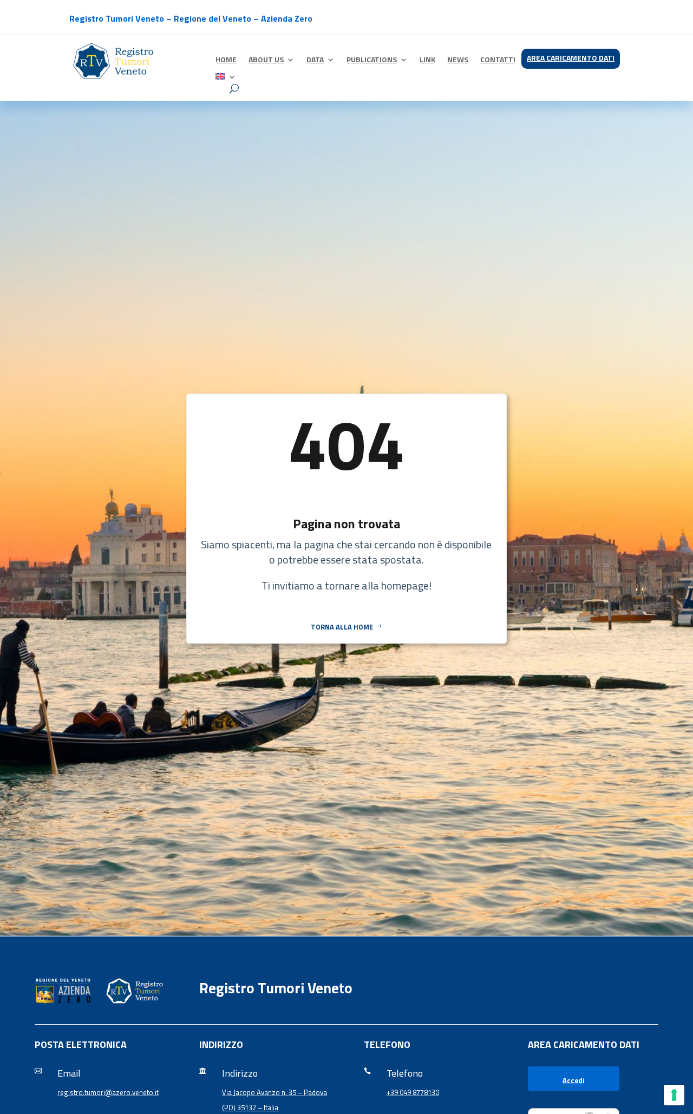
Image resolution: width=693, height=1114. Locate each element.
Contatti (497, 60)
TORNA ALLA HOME (342, 626)
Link (427, 60)
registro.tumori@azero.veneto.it (108, 1092)
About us (266, 60)
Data (315, 60)
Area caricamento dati (570, 58)
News (457, 60)
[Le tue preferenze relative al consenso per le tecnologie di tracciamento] (674, 1095)
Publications (371, 60)
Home (226, 60)
